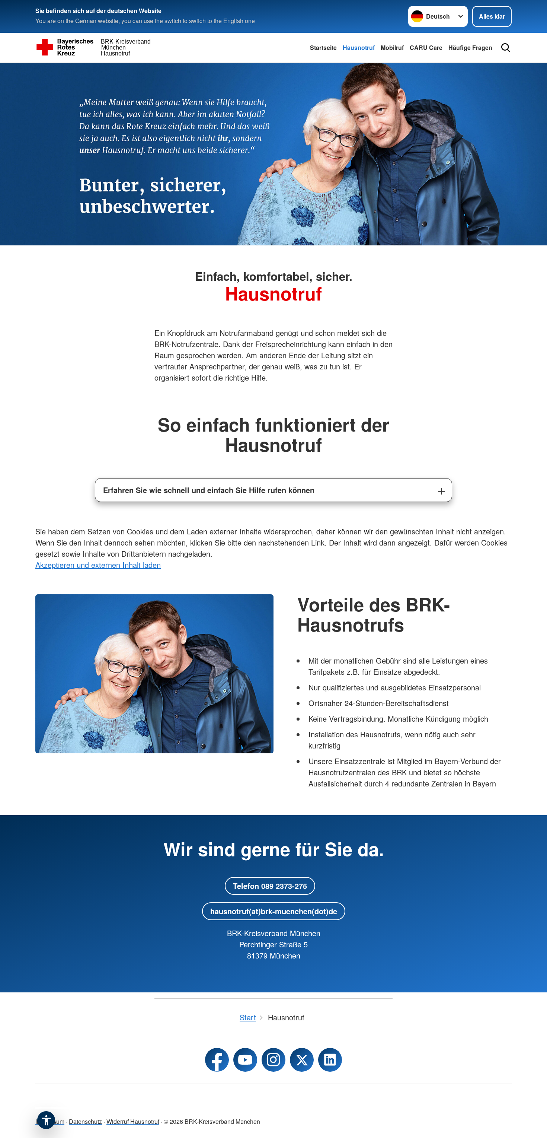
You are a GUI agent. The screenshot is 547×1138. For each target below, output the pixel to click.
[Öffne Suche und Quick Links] (506, 48)
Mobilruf (392, 47)
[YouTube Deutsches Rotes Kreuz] (245, 1060)
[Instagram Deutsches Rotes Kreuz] (273, 1060)
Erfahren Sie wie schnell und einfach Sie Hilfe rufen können (208, 489)
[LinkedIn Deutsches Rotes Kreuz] (330, 1060)
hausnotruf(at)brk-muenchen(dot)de (273, 911)
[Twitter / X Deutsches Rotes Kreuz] (302, 1060)
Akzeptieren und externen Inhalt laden (98, 564)
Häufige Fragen (470, 47)
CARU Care (426, 47)
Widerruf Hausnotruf (132, 1121)
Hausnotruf (359, 47)
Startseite (323, 47)
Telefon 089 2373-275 (270, 885)
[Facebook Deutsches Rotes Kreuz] (217, 1060)
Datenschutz (85, 1121)
